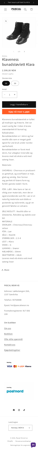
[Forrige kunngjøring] (4, 2)
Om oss (7, 328)
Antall (4, 89)
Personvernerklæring (23, 441)
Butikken (8, 333)
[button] (5, 9)
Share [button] (6, 270)
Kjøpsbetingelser (12, 350)
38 (6, 83)
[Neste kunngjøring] (33, 2)
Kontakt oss (9, 344)
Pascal (18, 438)
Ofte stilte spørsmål (13, 339)
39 (15, 83)
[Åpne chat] (33, 445)
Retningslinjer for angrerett (20, 445)
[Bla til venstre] (13, 51)
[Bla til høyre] (24, 51)
